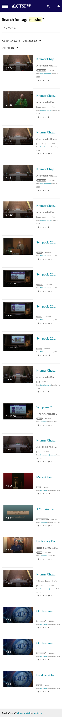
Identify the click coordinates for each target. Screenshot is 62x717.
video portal (23, 713)
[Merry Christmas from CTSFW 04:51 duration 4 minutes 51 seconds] (18, 480)
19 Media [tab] (10, 27)
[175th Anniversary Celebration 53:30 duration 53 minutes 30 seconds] (18, 512)
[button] (6, 6)
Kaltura (38, 713)
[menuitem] (48, 6)
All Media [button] (8, 47)
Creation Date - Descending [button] (19, 40)
